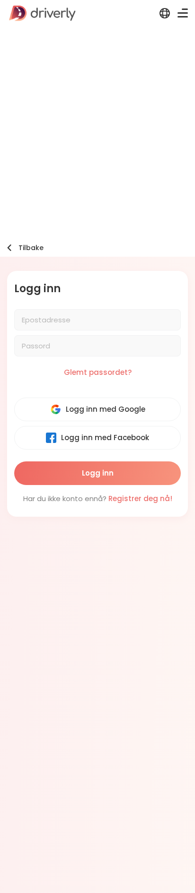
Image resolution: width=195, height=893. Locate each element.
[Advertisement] (97, 128)
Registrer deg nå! (140, 498)
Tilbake (31, 247)
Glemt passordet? (98, 372)
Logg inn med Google (105, 409)
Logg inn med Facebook (105, 437)
